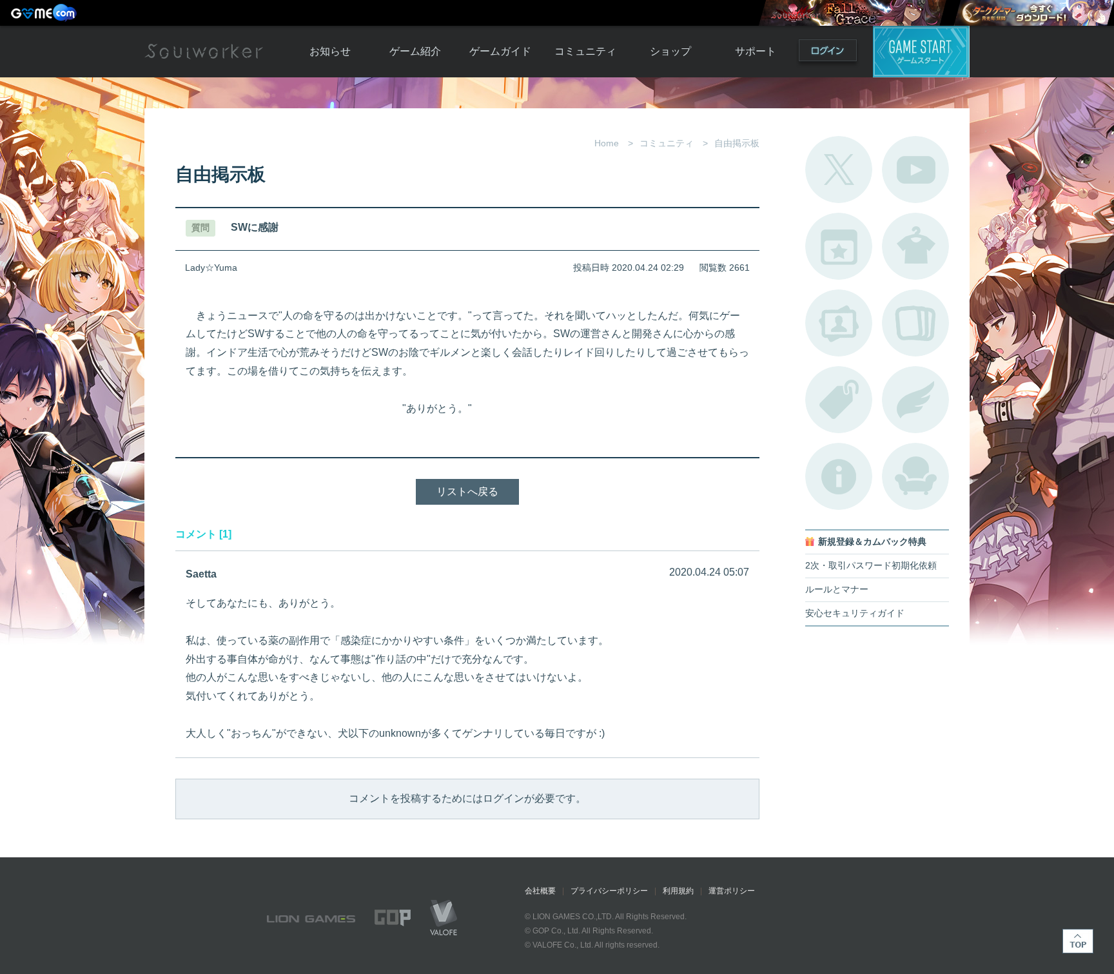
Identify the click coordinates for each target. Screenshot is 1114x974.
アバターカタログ (915, 246)
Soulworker (203, 51)
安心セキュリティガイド (854, 613)
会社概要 (540, 890)
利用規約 (678, 890)
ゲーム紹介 (415, 51)
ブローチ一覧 (915, 399)
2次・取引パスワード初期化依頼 (871, 565)
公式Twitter (838, 169)
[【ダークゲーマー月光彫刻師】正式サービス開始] (1033, 13)
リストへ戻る (467, 491)
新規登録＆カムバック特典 (872, 542)
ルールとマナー (836, 589)
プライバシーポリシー (609, 890)
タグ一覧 (838, 399)
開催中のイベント (838, 246)
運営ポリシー (731, 890)
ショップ (670, 51)
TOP (1077, 941)
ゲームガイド (500, 51)
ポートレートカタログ (838, 322)
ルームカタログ (915, 476)
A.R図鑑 (915, 322)
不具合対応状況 (838, 476)
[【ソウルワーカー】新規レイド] (852, 13)
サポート (755, 51)
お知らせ (330, 51)
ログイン (828, 53)
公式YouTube (915, 169)
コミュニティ (585, 51)
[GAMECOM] (45, 13)
